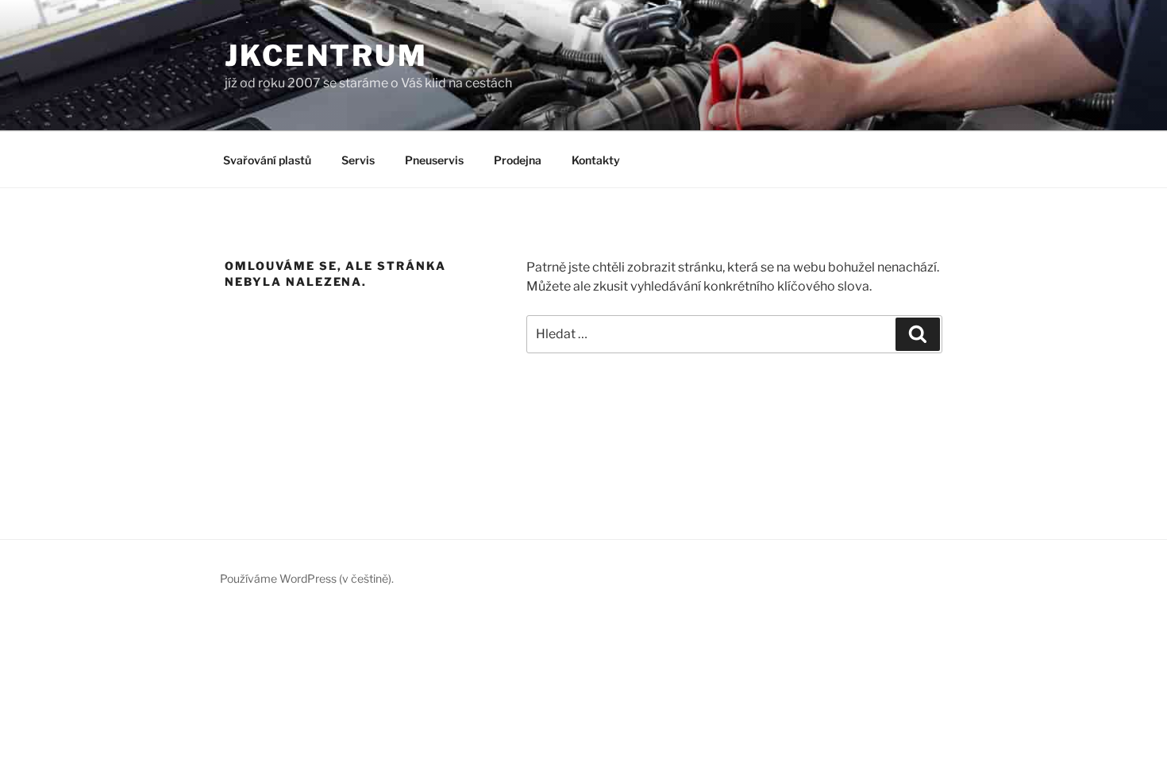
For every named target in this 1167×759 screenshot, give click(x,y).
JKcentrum (326, 55)
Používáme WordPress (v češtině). (307, 578)
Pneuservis (434, 160)
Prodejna (517, 160)
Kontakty (596, 160)
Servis (358, 160)
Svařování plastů (267, 160)
